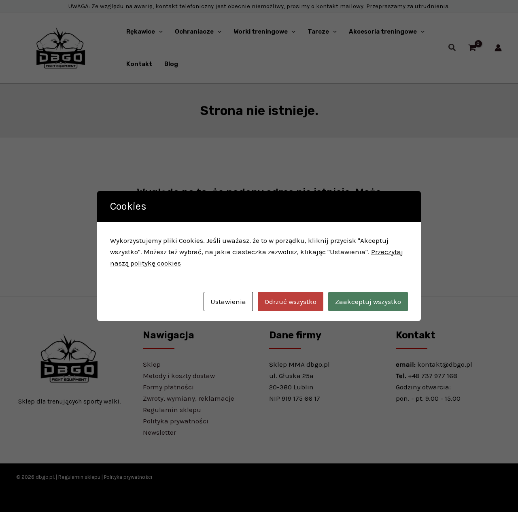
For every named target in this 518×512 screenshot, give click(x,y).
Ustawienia (228, 301)
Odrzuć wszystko (290, 301)
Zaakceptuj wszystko (368, 301)
